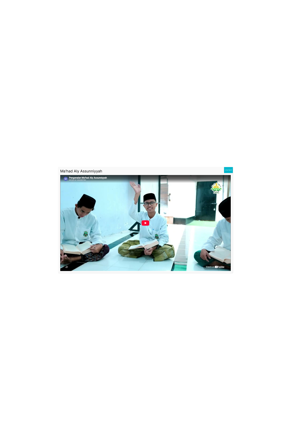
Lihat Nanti (228, 170)
